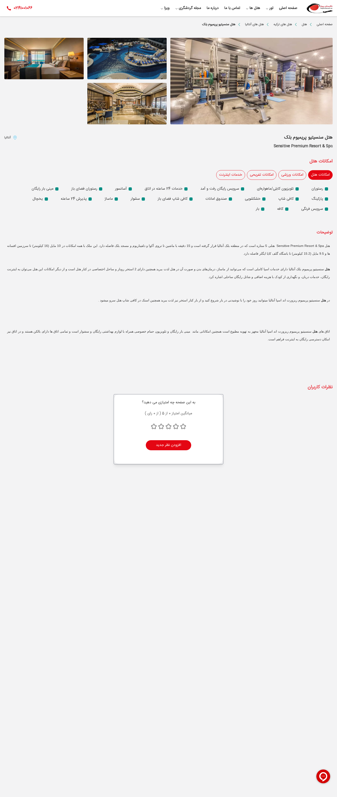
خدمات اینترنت (230, 175)
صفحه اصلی (325, 24)
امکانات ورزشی (292, 175)
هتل (304, 24)
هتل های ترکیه (282, 24)
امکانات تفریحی (261, 175)
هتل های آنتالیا (254, 24)
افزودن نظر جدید (168, 445)
